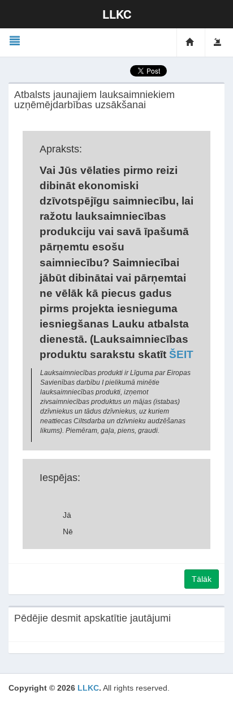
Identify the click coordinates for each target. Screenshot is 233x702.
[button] (14, 41)
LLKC (88, 687)
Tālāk (202, 579)
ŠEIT (181, 354)
